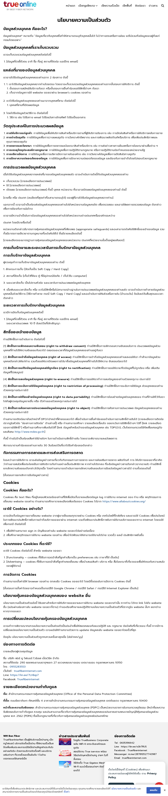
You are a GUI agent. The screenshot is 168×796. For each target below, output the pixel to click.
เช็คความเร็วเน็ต (110, 6)
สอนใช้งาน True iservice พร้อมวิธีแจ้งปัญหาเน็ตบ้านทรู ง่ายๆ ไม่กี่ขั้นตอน (91, 755)
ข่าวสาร (153, 6)
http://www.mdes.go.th (29, 432)
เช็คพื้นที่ (127, 6)
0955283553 (18, 667)
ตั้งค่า (67, 792)
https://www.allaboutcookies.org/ (124, 501)
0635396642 (127, 743)
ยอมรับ (153, 790)
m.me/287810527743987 (142, 754)
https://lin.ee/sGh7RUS (134, 746)
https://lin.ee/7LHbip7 (24, 675)
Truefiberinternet (28, 679)
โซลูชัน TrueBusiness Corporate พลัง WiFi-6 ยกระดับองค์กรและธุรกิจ (91, 744)
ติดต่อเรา (140, 6)
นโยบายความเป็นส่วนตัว (123, 788)
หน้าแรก (70, 6)
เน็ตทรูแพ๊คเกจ (86, 6)
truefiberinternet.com (28, 671)
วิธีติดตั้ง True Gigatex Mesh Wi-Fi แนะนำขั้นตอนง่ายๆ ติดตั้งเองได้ (90, 766)
